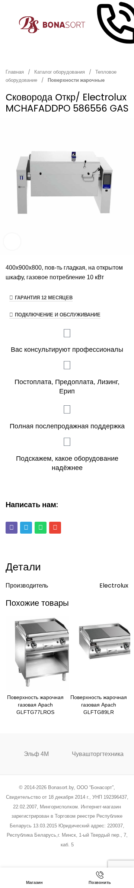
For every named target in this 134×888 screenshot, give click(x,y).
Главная (15, 71)
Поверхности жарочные (76, 80)
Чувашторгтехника (97, 754)
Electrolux (113, 585)
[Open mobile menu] (8, 24)
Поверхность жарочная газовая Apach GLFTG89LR (98, 704)
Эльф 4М (36, 754)
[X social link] (38, 854)
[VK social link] (85, 854)
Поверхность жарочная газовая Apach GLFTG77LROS (35, 704)
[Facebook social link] (29, 854)
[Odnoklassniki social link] (66, 854)
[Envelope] (55, 528)
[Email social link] (48, 854)
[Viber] (11, 528)
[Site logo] (52, 24)
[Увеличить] (12, 241)
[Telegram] (26, 528)
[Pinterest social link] (57, 854)
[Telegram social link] (95, 854)
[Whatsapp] (41, 528)
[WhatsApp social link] (76, 854)
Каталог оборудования (60, 71)
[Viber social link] (104, 854)
